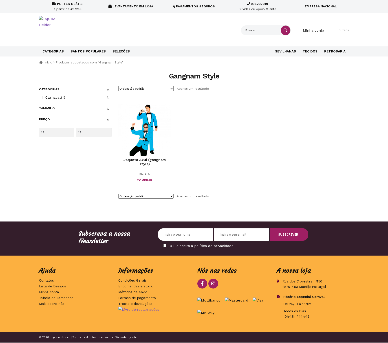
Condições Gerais (132, 280)
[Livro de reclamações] (154, 310)
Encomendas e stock (135, 286)
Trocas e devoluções (135, 304)
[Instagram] (213, 284)
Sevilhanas (285, 51)
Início (48, 62)
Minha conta (313, 30)
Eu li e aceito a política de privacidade (201, 246)
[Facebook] (202, 284)
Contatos (46, 280)
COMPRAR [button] (144, 180)
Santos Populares (88, 51)
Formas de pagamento (137, 298)
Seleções (121, 51)
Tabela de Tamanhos (56, 298)
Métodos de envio (132, 292)
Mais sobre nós (51, 304)
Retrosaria (335, 51)
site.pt (136, 337)
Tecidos (310, 51)
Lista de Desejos (52, 286)
